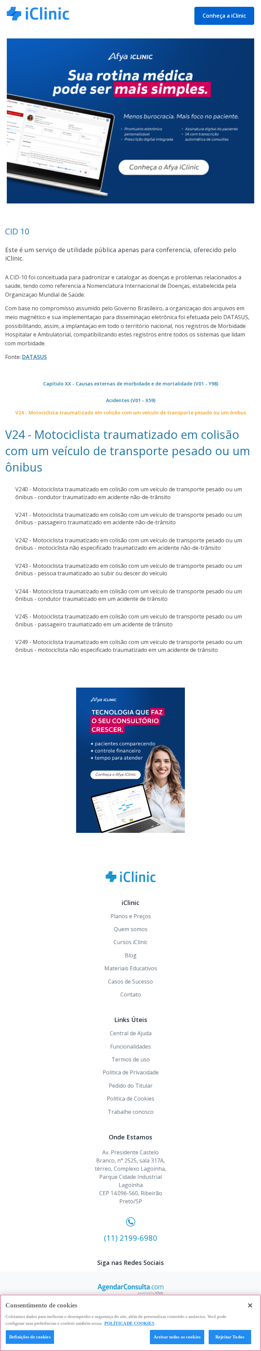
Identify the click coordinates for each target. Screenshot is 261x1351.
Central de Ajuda (131, 1033)
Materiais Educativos (130, 968)
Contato (130, 994)
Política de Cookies (130, 1098)
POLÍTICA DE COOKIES (129, 1323)
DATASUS (34, 357)
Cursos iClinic (130, 942)
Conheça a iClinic (224, 15)
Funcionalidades (130, 1046)
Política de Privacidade (131, 1072)
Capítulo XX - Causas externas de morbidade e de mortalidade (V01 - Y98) (130, 383)
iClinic (131, 876)
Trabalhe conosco (131, 1112)
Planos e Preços (130, 916)
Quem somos (130, 929)
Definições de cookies (30, 1336)
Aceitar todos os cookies (177, 1336)
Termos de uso (130, 1059)
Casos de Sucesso (130, 981)
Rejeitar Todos (229, 1336)
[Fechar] (250, 1305)
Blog (131, 955)
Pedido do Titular (131, 1085)
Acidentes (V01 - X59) (130, 400)
